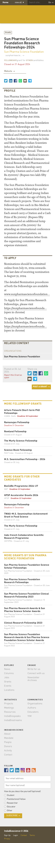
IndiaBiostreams (13, 720)
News (7, 669)
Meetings (9, 708)
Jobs (6, 677)
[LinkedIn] (10, 80)
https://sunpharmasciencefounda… (25, 308)
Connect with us (36, 673)
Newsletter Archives (33, 679)
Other (29, 60)
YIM (29, 716)
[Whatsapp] (20, 80)
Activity (8, 750)
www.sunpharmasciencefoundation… (27, 294)
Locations (9, 690)
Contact (8, 755)
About (7, 734)
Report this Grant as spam (13, 376)
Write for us (34, 669)
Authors (32, 708)
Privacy (7, 839)
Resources (10, 712)
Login (15, 835)
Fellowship (10, 60)
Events (7, 686)
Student (10, 795)
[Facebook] (15, 80)
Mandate (8, 738)
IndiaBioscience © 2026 (16, 831)
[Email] (25, 80)
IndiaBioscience (27, 14)
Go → (50, 2)
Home (5, 2)
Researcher (12, 803)
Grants (8, 33)
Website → (9, 71)
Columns (9, 673)
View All (19, 2)
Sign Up (7, 835)
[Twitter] (5, 80)
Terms (32, 835)
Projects (8, 703)
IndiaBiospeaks (12, 716)
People (7, 742)
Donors (8, 746)
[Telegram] (29, 80)
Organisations (35, 703)
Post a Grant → (41, 387)
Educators (33, 712)
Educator (11, 807)
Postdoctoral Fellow (16, 799)
